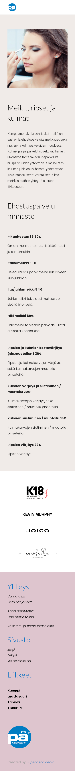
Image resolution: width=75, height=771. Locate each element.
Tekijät (12, 655)
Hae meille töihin (20, 617)
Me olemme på (19, 661)
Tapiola (13, 702)
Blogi (11, 649)
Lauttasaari (17, 696)
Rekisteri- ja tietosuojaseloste (30, 626)
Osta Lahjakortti (19, 602)
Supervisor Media (40, 762)
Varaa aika (16, 596)
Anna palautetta (20, 611)
